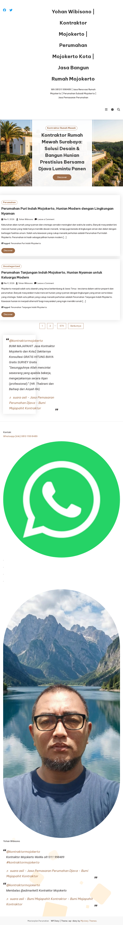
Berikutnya (75, 326)
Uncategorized (11, 266)
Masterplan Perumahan (38, 921)
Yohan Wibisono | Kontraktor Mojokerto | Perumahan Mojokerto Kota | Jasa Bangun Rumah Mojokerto (73, 45)
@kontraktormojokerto (26, 340)
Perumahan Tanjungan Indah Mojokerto (29, 307)
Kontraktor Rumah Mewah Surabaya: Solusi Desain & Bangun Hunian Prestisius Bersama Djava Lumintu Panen (61, 151)
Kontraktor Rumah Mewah (60, 128)
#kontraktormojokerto (22, 862)
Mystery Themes (89, 921)
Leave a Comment (46, 219)
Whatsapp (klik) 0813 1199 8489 (20, 436)
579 (62, 326)
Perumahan (9, 202)
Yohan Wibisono (26, 219)
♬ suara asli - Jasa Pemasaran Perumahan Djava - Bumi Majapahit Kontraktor (31, 403)
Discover (61, 177)
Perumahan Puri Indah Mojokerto (26, 243)
